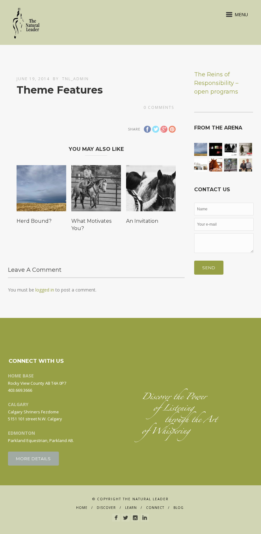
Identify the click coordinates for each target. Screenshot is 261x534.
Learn (131, 507)
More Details (33, 458)
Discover (106, 507)
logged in (44, 290)
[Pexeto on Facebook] (116, 518)
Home (82, 507)
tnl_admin (75, 78)
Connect (155, 507)
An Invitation (142, 221)
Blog (178, 507)
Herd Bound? (34, 221)
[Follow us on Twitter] (126, 518)
